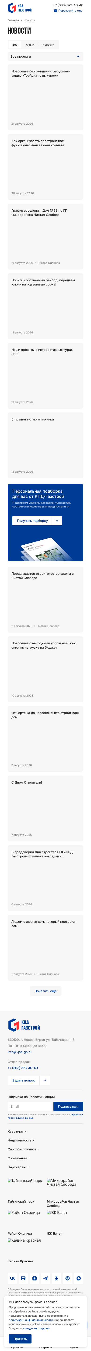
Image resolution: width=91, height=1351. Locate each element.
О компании (17, 1158)
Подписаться (68, 1106)
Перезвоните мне (70, 10)
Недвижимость (19, 1140)
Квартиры (16, 1131)
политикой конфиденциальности (31, 1320)
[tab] (15, 44)
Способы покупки (22, 1149)
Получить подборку (32, 521)
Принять (20, 1339)
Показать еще (46, 991)
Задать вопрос (24, 1080)
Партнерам (17, 1167)
